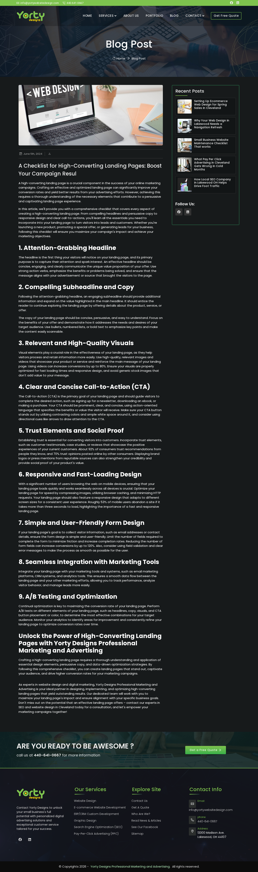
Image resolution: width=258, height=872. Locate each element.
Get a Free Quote (204, 750)
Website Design (85, 801)
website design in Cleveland (53, 707)
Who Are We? (140, 814)
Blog (174, 16)
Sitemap (137, 834)
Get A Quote (140, 807)
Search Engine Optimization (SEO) (98, 827)
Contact (193, 16)
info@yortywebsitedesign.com (40, 2)
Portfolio (154, 16)
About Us (131, 16)
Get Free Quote (226, 16)
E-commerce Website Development (100, 807)
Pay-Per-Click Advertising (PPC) (96, 834)
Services (106, 16)
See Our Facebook (144, 827)
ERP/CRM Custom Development (96, 814)
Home (87, 16)
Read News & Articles (146, 821)
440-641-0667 (75, 2)
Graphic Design (85, 821)
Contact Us (139, 801)
